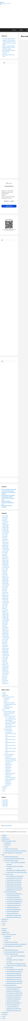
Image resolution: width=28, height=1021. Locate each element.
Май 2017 (4, 679)
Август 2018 (5, 657)
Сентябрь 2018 (5, 655)
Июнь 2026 (4, 518)
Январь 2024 (5, 561)
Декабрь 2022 (5, 580)
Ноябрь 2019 (5, 635)
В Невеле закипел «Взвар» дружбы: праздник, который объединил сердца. (8, 47)
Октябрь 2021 (5, 601)
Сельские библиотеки (9, 754)
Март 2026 (4, 523)
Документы (4, 786)
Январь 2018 (5, 667)
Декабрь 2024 (5, 545)
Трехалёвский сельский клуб (14, 888)
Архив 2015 (5, 802)
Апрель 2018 (5, 663)
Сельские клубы (7, 729)
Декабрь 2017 (5, 668)
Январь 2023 (5, 579)
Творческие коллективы (9, 702)
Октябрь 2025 (5, 530)
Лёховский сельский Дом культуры (16, 870)
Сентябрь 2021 (5, 602)
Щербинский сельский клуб (14, 890)
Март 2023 (4, 576)
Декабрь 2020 (5, 615)
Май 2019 (4, 643)
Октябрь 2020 (5, 618)
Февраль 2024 (5, 560)
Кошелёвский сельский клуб (14, 878)
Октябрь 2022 (5, 583)
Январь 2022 (5, 596)
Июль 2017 (4, 676)
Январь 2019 (5, 649)
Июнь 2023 (4, 571)
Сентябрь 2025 (5, 532)
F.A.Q (3, 791)
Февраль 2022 (5, 595)
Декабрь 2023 (5, 563)
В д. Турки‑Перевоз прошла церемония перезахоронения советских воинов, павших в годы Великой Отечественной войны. (9, 41)
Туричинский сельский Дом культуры (17, 872)
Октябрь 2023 (5, 565)
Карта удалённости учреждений (13, 852)
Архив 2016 (5, 804)
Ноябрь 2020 (5, 617)
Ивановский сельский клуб (14, 884)
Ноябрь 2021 (5, 599)
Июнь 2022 (4, 589)
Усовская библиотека (10, 779)
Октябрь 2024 (5, 548)
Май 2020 (4, 626)
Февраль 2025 (5, 542)
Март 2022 (4, 593)
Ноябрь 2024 (5, 546)
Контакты (4, 788)
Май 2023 (4, 573)
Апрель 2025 (5, 539)
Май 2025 (4, 537)
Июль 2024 (4, 552)
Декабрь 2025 (5, 527)
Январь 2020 (5, 632)
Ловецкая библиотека (10, 773)
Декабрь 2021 (5, 598)
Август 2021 (5, 604)
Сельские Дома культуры (9, 716)
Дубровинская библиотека (14, 915)
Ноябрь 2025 (5, 529)
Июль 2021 (4, 605)
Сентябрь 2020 (5, 620)
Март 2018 (4, 664)
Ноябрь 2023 (5, 564)
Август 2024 (5, 551)
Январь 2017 (5, 805)
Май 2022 (4, 590)
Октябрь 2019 (5, 636)
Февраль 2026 (5, 524)
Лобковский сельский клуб (14, 886)
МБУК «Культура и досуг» (8, 696)
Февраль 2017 (5, 683)
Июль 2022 (4, 587)
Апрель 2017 (5, 680)
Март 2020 (4, 629)
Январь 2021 (5, 614)
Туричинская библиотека (10, 760)
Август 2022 (5, 586)
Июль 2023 (4, 570)
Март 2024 (4, 558)
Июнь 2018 (4, 660)
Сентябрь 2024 (5, 549)
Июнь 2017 (4, 677)
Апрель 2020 (5, 627)
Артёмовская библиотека (14, 917)
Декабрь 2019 (5, 633)
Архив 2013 (5, 800)
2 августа (4, 53)
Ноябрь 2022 (5, 582)
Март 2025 (4, 540)
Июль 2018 (4, 658)
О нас (3, 789)
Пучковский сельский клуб (14, 880)
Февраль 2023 (5, 577)
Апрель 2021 (5, 610)
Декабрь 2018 (5, 651)
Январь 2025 (5, 543)
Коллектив (6, 699)
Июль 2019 (4, 640)
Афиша (21, 30)
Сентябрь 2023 (5, 567)
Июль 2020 (4, 623)
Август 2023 (5, 568)
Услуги (5, 701)
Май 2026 (4, 520)
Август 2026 (5, 515)
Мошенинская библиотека (14, 909)
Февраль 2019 (5, 648)
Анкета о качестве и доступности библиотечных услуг (7, 502)
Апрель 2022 (5, 592)
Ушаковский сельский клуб (14, 882)
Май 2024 (4, 555)
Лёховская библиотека (10, 758)
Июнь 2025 (4, 536)
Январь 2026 (5, 526)
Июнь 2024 (4, 554)
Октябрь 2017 (5, 671)
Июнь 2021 (4, 607)
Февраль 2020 (5, 630)
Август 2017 (5, 674)
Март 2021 (4, 611)
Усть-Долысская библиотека (14, 899)
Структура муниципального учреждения (15, 850)
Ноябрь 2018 (5, 652)
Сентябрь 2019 (5, 637)
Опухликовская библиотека (14, 893)
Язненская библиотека (10, 777)
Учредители (6, 698)
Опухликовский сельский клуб (15, 876)
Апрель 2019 (5, 645)
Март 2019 (4, 646)
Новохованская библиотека (14, 901)
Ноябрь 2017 (5, 670)
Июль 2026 (4, 517)
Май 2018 (4, 661)
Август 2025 (5, 533)
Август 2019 (5, 639)
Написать (9, 206)
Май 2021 (4, 608)
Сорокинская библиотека (14, 905)
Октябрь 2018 (5, 654)
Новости (14, 30)
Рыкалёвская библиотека (14, 903)
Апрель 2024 (5, 557)
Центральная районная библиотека (14, 858)
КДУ (3, 710)
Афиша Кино (5, 695)
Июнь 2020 (4, 624)
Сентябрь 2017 (5, 673)
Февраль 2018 (5, 665)
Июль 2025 (4, 535)
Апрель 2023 (5, 574)
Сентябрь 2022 (5, 585)
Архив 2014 (5, 801)
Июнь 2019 (4, 642)
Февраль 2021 (5, 613)
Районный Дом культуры (9, 711)
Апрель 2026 (5, 521)
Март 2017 (4, 682)
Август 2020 (5, 621)
